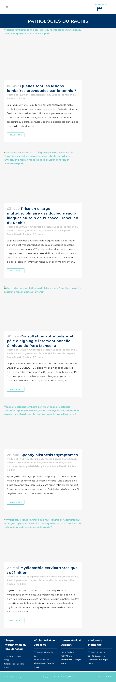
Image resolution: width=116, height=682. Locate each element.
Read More (16, 135)
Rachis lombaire (38, 94)
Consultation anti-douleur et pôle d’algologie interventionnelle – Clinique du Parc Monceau (40, 341)
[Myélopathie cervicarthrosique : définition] (43, 540)
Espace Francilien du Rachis (59, 466)
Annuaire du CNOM (105, 677)
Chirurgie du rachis (41, 226)
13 (21, 584)
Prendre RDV (99, 4)
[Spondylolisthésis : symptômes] (43, 427)
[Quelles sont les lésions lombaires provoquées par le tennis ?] (43, 54)
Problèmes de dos (52, 462)
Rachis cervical (42, 580)
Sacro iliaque (49, 230)
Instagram (20, 677)
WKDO (70, 677)
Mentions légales (9, 677)
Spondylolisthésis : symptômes (49, 455)
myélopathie (70, 576)
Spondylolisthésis (52, 353)
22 (38, 234)
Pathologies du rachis (28, 230)
